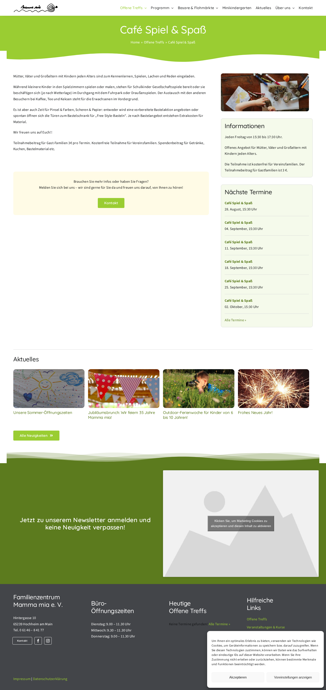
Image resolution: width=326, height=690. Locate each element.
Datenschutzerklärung (50, 678)
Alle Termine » (235, 320)
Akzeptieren (238, 677)
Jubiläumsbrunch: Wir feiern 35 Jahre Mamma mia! (121, 415)
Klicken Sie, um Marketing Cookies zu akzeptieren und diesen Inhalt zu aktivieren (241, 523)
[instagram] (48, 641)
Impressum (22, 678)
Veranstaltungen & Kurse (266, 627)
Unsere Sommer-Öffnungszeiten (42, 412)
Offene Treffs (257, 619)
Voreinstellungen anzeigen (293, 677)
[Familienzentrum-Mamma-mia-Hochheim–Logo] (35, 5)
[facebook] (38, 641)
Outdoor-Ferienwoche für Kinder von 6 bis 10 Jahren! (198, 415)
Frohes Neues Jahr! (255, 412)
